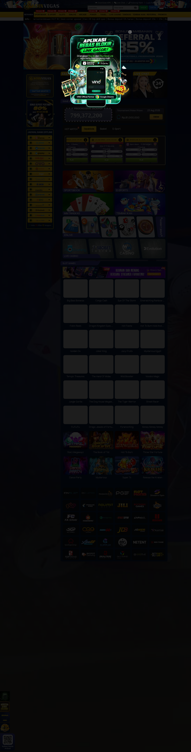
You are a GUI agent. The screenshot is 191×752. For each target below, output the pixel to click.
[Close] (130, 32)
